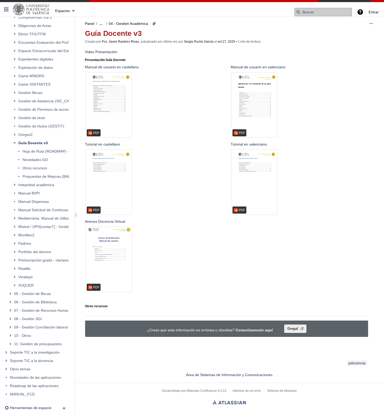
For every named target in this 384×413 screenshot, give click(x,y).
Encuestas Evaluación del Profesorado (50, 42)
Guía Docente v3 (33, 143)
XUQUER (26, 285)
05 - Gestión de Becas (32, 294)
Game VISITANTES (34, 84)
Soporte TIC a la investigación (35, 352)
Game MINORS (31, 76)
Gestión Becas (30, 93)
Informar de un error (247, 391)
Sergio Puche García (198, 41)
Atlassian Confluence (202, 391)
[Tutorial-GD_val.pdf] (254, 182)
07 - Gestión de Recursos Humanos (43, 310)
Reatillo (24, 268)
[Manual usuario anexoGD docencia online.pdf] (108, 259)
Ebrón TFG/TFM (32, 34)
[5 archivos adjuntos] (154, 23)
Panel (89, 23)
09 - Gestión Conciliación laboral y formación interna (57, 327)
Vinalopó (25, 277)
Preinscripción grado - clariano (43, 260)
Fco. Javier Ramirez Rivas (120, 41)
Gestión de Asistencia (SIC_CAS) (45, 101)
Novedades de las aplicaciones (35, 377)
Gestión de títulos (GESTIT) (41, 126)
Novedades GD (35, 160)
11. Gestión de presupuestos (38, 344)
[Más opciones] (371, 23)
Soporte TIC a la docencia (31, 361)
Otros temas (20, 369)
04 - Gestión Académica (128, 23)
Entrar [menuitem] (374, 12)
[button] (6, 9)
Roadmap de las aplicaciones (34, 386)
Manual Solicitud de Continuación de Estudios (56, 210)
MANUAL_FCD (22, 394)
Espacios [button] (62, 11)
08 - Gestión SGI (28, 319)
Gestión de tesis (31, 118)
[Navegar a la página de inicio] (31, 9)
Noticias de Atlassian (282, 391)
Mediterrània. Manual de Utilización (47, 218)
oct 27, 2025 (226, 41)
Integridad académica (36, 185)
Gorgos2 (25, 134)
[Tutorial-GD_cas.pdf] (108, 182)
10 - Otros (22, 335)
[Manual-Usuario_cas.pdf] (108, 105)
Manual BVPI (29, 193)
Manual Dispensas (33, 201)
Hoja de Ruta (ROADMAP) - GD (48, 151)
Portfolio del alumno (34, 252)
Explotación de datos (35, 67)
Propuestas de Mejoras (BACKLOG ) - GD (57, 176)
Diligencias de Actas (34, 26)
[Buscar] (298, 12)
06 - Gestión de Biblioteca (35, 302)
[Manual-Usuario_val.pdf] (254, 105)
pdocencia (356, 363)
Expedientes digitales (35, 59)
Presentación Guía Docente (105, 60)
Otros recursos (34, 168)
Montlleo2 (26, 235)
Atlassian (229, 402)
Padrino (24, 243)
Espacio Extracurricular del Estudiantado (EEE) (57, 51)
